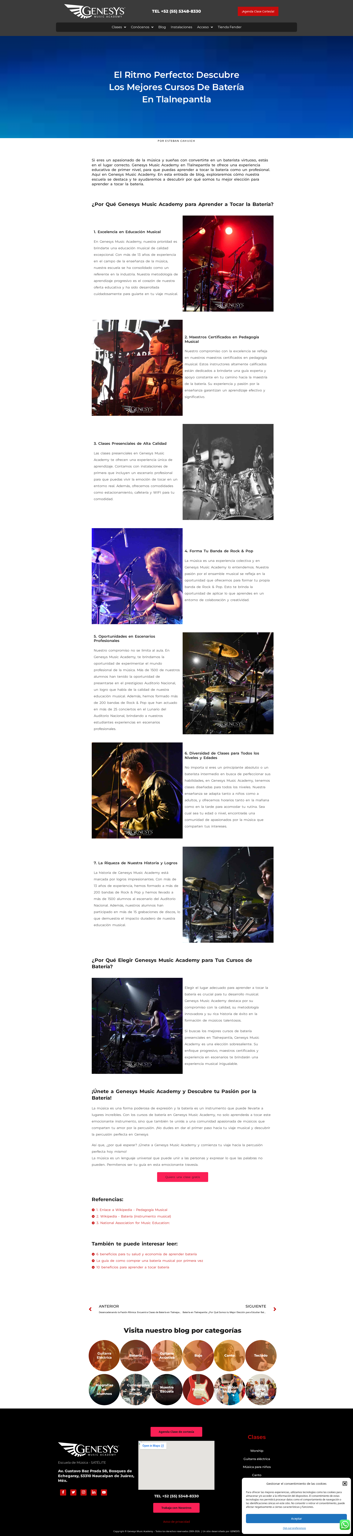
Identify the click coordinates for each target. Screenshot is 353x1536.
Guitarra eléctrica (257, 1459)
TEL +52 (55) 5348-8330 (176, 11)
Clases (117, 27)
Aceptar (296, 1518)
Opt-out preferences (294, 1528)
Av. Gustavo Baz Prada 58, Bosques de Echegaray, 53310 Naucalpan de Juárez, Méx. (96, 1476)
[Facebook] (63, 1492)
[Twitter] (73, 1492)
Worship (256, 1451)
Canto (256, 1475)
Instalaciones (181, 27)
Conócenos (140, 27)
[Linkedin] (94, 1492)
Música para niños (257, 1467)
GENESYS (235, 1531)
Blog (162, 27)
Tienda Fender (229, 27)
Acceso (203, 27)
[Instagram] (83, 1492)
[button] (345, 1483)
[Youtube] (104, 1492)
